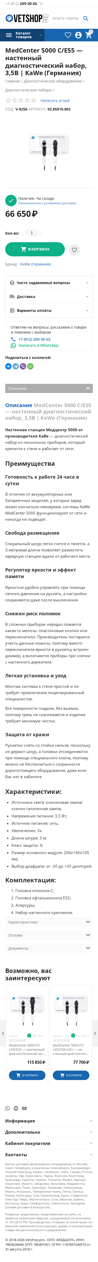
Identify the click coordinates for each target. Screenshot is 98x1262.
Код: (9, 109)
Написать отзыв (55, 100)
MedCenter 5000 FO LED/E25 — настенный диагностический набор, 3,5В (26, 1049)
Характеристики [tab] (23, 922)
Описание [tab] (17, 388)
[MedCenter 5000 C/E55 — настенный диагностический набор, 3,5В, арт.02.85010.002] (49, 152)
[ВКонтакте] (8, 366)
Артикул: (37, 109)
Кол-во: (12, 233)
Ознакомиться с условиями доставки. (47, 203)
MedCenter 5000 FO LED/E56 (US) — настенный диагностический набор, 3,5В (71, 1049)
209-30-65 (21, 4)
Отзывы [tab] (15, 935)
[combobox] (70, 18)
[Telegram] (16, 366)
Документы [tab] (18, 948)
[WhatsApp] (30, 366)
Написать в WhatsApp (39, 345)
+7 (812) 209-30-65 (34, 339)
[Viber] (23, 366)
